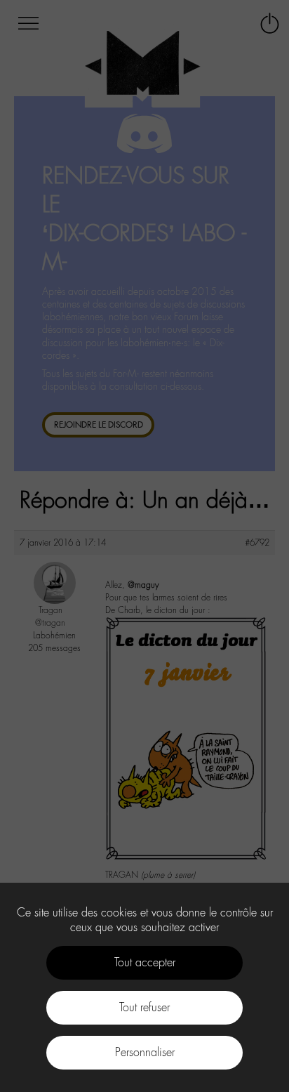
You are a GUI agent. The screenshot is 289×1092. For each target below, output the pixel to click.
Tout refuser (144, 1007)
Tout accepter (144, 962)
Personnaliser (145, 1052)
